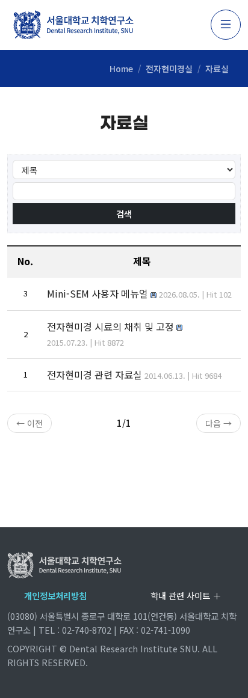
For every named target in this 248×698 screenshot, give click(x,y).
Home (121, 69)
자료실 (217, 69)
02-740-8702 (86, 629)
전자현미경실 (169, 69)
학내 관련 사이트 (181, 595)
